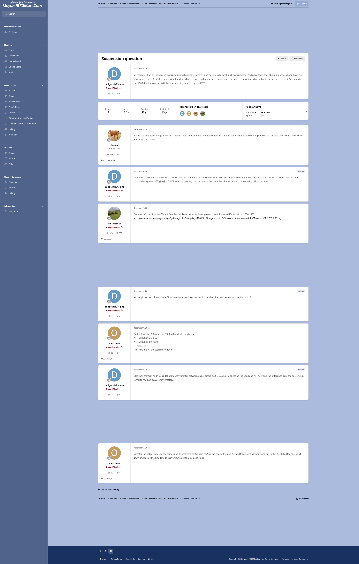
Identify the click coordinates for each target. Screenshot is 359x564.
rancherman (114, 223)
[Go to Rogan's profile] (195, 113)
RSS (152, 559)
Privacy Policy (116, 559)
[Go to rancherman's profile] (202, 113)
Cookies (141, 559)
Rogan (114, 145)
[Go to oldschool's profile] (189, 113)
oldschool (114, 343)
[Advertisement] (203, 30)
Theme (103, 559)
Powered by (295, 559)
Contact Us (130, 559)
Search (12, 13)
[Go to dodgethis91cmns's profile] (114, 73)
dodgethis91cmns (114, 84)
